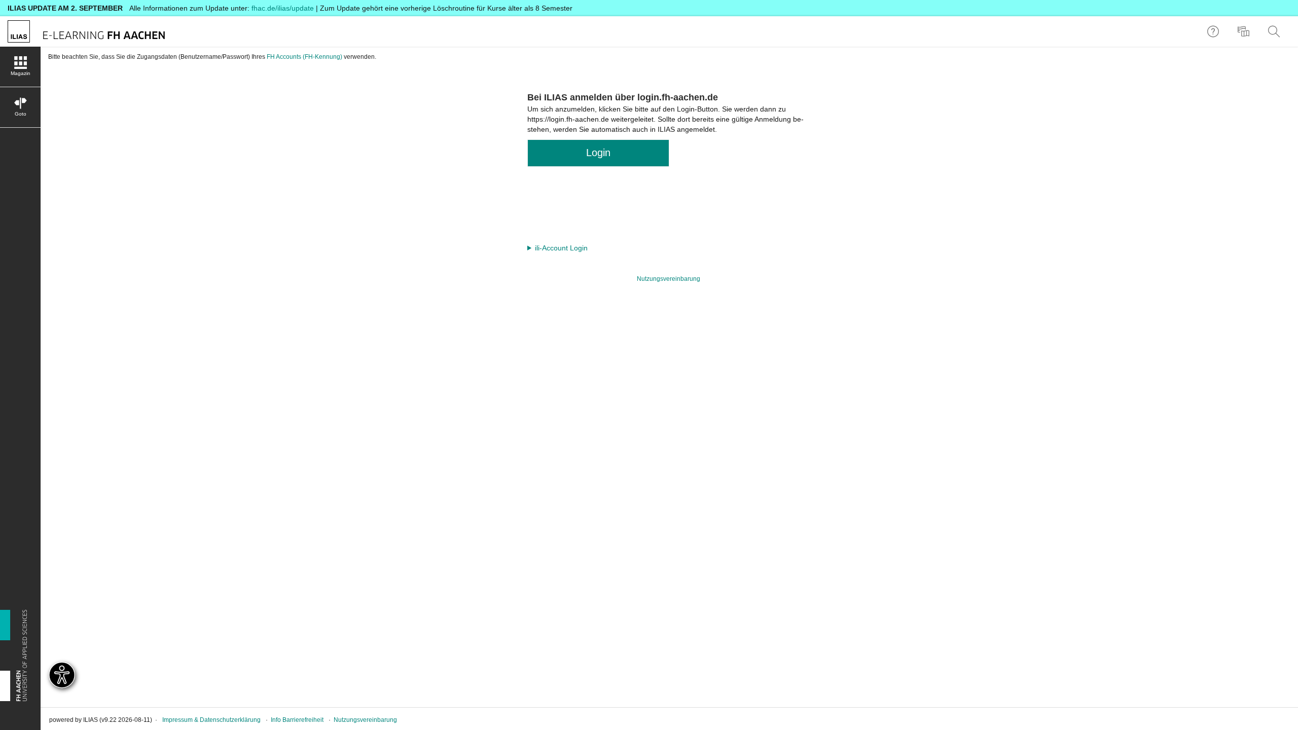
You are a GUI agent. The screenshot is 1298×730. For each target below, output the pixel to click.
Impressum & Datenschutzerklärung (211, 719)
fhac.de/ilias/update (282, 8)
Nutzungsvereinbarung (668, 278)
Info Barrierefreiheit (297, 719)
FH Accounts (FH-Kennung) (304, 56)
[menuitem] (1245, 31)
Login (598, 152)
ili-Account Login (561, 248)
